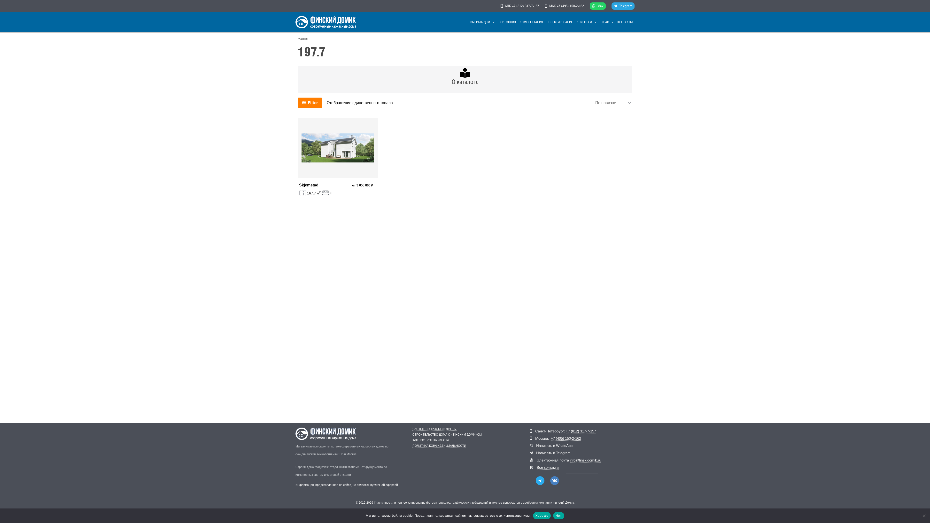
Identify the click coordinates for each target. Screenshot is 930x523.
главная (303, 38)
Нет (559, 515)
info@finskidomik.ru (585, 460)
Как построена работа (430, 440)
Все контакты (548, 467)
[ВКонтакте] (554, 480)
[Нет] (924, 515)
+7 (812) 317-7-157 (525, 6)
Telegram (625, 6)
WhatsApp (564, 446)
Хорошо (541, 515)
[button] (492, 22)
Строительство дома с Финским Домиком (447, 434)
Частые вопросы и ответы (434, 429)
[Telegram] (540, 480)
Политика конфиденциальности (439, 445)
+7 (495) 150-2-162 (570, 6)
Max (600, 6)
